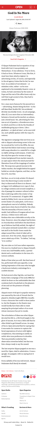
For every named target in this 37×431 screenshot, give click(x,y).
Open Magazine (25, 390)
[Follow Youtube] (31, 377)
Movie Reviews (24, 413)
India (3, 411)
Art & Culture (24, 411)
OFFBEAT (30, 7)
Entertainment (6, 416)
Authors (3, 394)
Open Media (5, 390)
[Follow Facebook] (24, 377)
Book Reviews (24, 416)
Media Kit (30, 422)
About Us (23, 422)
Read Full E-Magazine (17, 59)
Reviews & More (25, 407)
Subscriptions (5, 399)
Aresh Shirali (18, 17)
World (3, 413)
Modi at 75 (23, 400)
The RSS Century (25, 394)
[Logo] (18, 7)
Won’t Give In (24, 403)
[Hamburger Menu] (2, 7)
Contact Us (18, 425)
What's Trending (7, 407)
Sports (3, 418)
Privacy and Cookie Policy (11, 422)
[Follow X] (28, 377)
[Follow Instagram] (34, 377)
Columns (4, 396)
